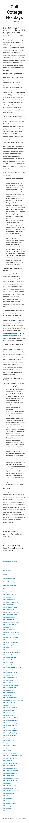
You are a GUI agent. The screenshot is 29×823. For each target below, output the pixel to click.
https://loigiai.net (7, 760)
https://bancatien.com (9, 630)
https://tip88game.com (9, 657)
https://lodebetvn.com (9, 690)
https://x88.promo (8, 647)
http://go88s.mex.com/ (9, 585)
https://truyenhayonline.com (10, 796)
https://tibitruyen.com (9, 783)
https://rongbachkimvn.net (10, 607)
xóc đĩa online (7, 570)
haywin (5, 574)
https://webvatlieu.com (9, 803)
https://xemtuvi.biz (8, 808)
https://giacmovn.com (9, 743)
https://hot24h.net (8, 750)
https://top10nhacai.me (9, 599)
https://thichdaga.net (8, 609)
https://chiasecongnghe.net (10, 728)
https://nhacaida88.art (9, 662)
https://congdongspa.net (10, 735)
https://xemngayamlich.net (10, 806)
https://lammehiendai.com (10, 758)
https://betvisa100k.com (10, 725)
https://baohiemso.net (9, 715)
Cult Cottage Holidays (14, 12)
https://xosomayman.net (9, 624)
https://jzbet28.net (8, 682)
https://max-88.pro (8, 695)
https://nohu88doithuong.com (11, 622)
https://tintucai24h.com (9, 786)
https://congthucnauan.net (10, 738)
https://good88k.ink (8, 680)
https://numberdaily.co (9, 765)
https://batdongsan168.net (10, 718)
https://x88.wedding (8, 627)
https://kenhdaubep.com (9, 753)
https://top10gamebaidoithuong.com (13, 700)
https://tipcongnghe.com (9, 788)
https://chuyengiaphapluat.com (11, 730)
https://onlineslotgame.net (10, 602)
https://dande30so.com (9, 655)
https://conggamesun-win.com (11, 652)
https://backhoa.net (8, 710)
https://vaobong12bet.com (10, 637)
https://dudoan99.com (9, 665)
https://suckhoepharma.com (10, 770)
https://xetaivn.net (8, 811)
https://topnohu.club (8, 619)
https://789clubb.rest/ (9, 578)
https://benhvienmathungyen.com (12, 723)
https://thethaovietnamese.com (11, 778)
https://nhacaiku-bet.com (10, 670)
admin (11, 36)
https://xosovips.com (9, 650)
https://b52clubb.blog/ (9, 582)
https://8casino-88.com (9, 594)
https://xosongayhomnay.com (11, 635)
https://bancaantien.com (9, 617)
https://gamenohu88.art (9, 675)
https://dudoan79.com (9, 660)
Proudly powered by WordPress (9, 820)
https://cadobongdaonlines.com (11, 640)
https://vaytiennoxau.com (10, 801)
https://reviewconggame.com (11, 612)
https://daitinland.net (8, 740)
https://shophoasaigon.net (10, 768)
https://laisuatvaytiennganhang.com (12, 755)
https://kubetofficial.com (9, 687)
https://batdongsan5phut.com (11, 720)
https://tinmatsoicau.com (10, 614)
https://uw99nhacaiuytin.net (10, 642)
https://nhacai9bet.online (10, 697)
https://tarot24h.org (8, 775)
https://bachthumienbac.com (11, 632)
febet (4, 588)
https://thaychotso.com (9, 705)
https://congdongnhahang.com (11, 733)
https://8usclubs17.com (9, 597)
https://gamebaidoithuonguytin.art (12, 667)
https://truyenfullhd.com (9, 793)
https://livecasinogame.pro (10, 685)
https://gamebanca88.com (10, 672)
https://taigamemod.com (10, 773)
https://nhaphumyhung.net (10, 763)
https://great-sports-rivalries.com (12, 748)
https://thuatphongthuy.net (10, 780)
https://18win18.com (8, 592)
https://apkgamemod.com (10, 708)
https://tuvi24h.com (8, 798)
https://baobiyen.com (9, 713)
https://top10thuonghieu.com (11, 791)
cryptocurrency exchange (10, 561)
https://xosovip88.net (9, 604)
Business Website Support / (19, 818)
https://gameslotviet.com (10, 677)
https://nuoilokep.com (9, 702)
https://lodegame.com (9, 692)
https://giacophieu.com (9, 745)
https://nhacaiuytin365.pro (10, 645)
